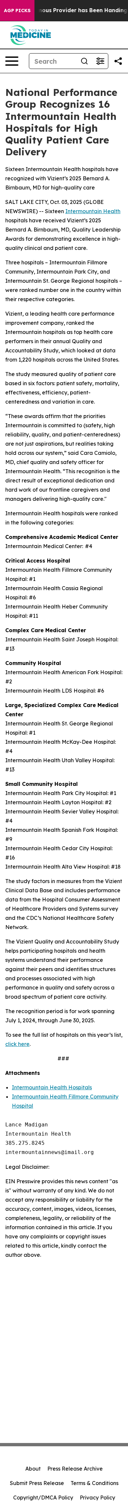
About (33, 1468)
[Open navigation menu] (11, 61)
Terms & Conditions (94, 1483)
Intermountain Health (92, 211)
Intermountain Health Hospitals (52, 1087)
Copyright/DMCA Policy (43, 1497)
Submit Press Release (37, 1483)
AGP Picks (17, 10)
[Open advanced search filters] (100, 61)
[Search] (84, 61)
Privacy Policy (97, 1497)
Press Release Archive (75, 1468)
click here (17, 1044)
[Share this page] (118, 61)
